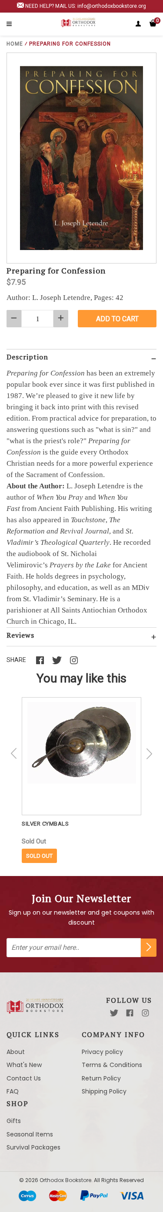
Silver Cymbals (45, 823)
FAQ (13, 1091)
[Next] (149, 753)
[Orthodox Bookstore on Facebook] (129, 1013)
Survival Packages (33, 1147)
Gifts (14, 1120)
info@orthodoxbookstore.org (111, 6)
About (16, 1051)
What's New (24, 1064)
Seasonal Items (30, 1134)
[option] (81, 780)
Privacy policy (102, 1051)
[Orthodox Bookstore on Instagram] (145, 1013)
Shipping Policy (104, 1091)
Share (16, 659)
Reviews (20, 635)
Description (27, 357)
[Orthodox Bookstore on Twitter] (114, 1013)
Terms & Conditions (112, 1064)
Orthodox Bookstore (65, 1180)
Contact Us (24, 1078)
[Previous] (14, 753)
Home (15, 44)
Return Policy (101, 1078)
